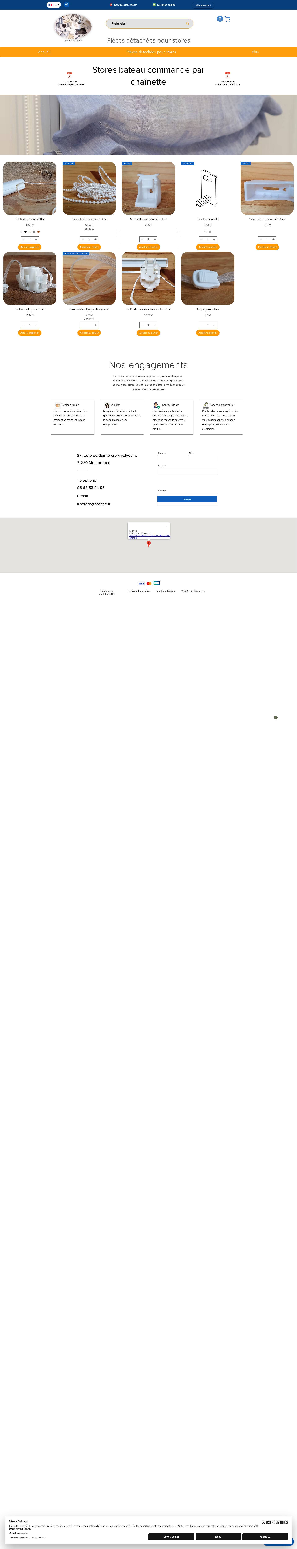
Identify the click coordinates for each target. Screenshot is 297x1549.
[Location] (66, 4)
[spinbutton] (29, 239)
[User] (220, 19)
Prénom (162, 453)
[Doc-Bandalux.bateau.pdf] (69, 76)
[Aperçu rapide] (29, 188)
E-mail (161, 466)
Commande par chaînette (71, 84)
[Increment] (36, 239)
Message (162, 490)
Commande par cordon (227, 84)
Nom (191, 453)
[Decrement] (23, 239)
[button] (148, 40)
